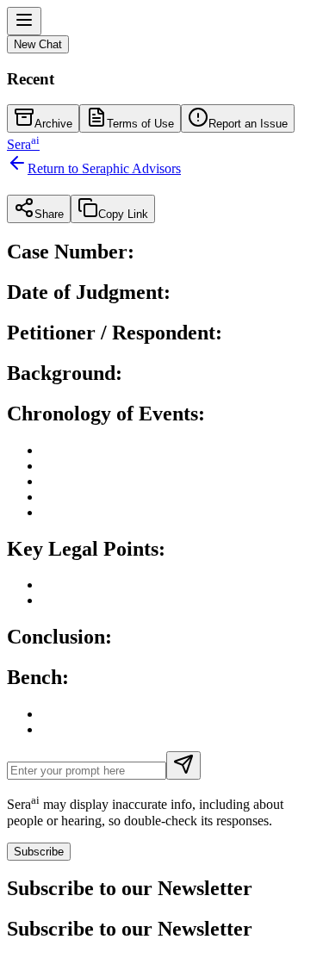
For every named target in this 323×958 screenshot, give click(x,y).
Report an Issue (248, 123)
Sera (23, 144)
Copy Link (123, 214)
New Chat (38, 44)
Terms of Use (140, 123)
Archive (53, 123)
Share (49, 214)
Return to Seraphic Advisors (104, 168)
